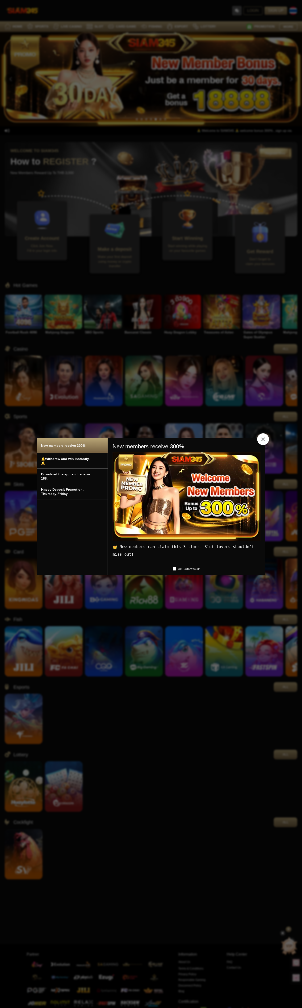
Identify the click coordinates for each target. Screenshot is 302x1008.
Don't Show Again (189, 568)
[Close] (263, 439)
